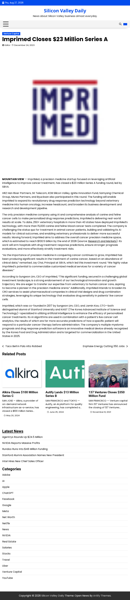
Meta (5, 511)
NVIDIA (6, 535)
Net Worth (8, 517)
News (5, 529)
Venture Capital (11, 33)
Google (6, 505)
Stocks (6, 553)
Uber (5, 565)
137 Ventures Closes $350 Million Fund (107, 394)
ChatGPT (7, 493)
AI (3, 481)
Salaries (7, 547)
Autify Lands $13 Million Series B (62, 394)
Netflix (6, 523)
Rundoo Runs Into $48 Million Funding (25, 449)
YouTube (7, 578)
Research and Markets (102, 241)
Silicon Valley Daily (65, 10)
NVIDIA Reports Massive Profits (21, 443)
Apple (6, 487)
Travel (6, 559)
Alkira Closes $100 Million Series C (20, 394)
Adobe (6, 474)
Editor (7, 45)
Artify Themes (102, 595)
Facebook (8, 499)
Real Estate (9, 541)
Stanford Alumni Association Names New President (33, 455)
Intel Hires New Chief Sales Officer (23, 461)
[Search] (120, 24)
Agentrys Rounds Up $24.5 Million (22, 437)
